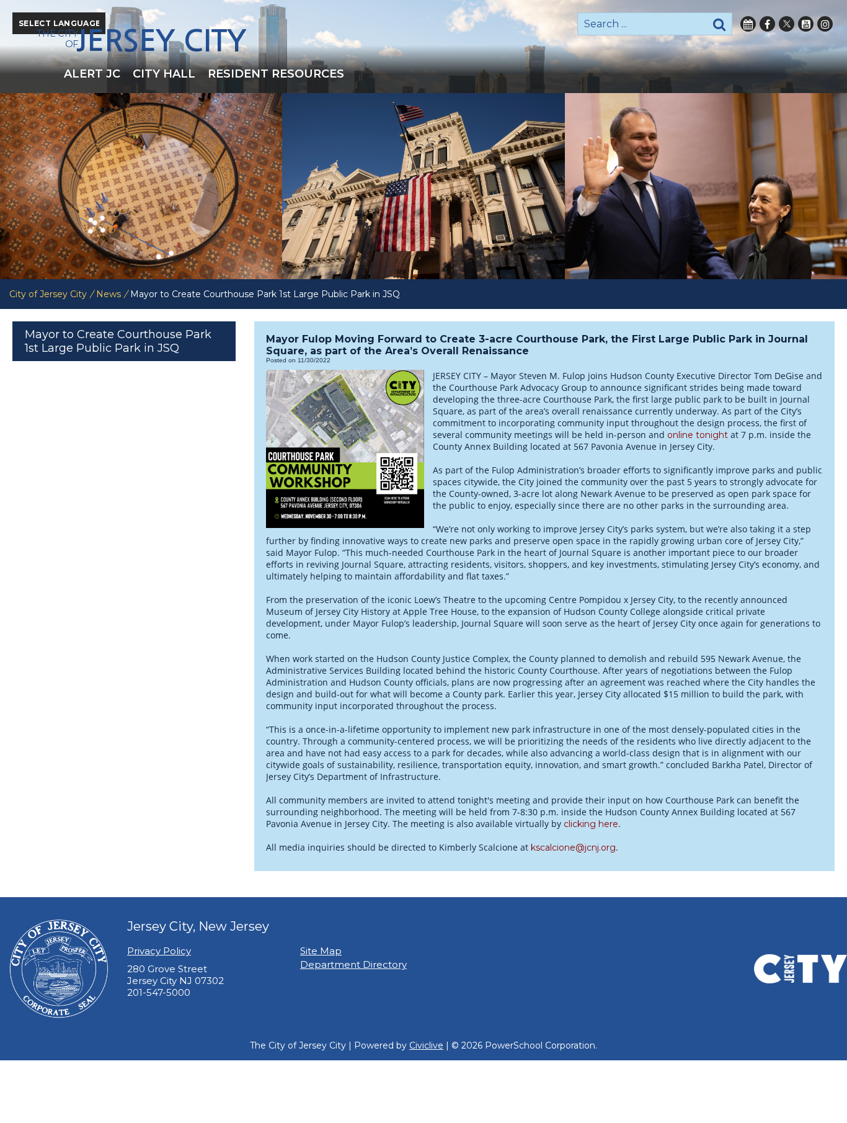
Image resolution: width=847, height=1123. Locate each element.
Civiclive (426, 1045)
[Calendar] (748, 24)
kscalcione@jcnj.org (573, 847)
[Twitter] (786, 24)
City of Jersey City (48, 294)
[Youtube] (806, 24)
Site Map (321, 951)
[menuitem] (92, 74)
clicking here (591, 824)
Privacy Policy (159, 951)
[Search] (719, 24)
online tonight (697, 435)
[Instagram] (825, 24)
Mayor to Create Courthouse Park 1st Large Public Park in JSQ (118, 341)
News (108, 294)
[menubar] (423, 74)
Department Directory (353, 964)
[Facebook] (767, 24)
